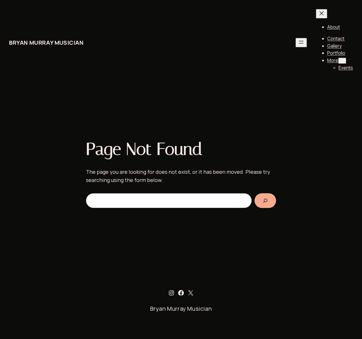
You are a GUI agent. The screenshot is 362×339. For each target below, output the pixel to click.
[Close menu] (321, 13)
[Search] (265, 200)
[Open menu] (301, 42)
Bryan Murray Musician (46, 42)
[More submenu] (342, 61)
